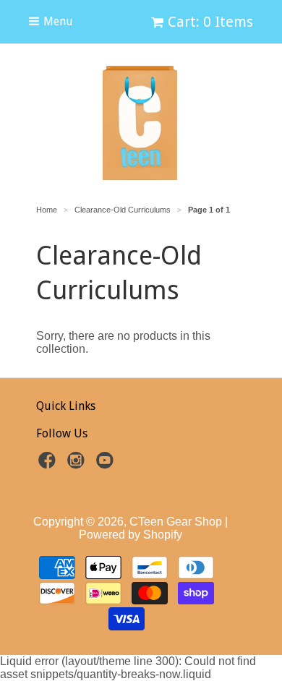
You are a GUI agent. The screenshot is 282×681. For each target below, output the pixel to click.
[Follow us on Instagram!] (78, 464)
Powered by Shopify (130, 534)
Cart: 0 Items (210, 21)
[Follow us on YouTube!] (107, 464)
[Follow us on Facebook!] (49, 464)
